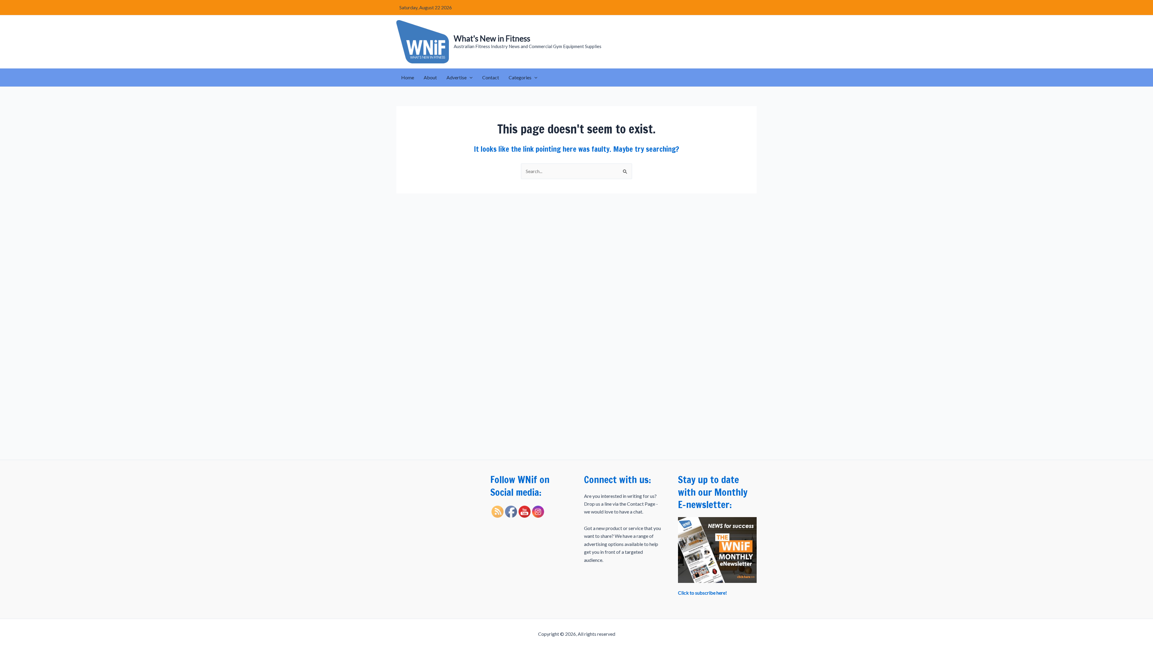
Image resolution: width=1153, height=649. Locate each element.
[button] (470, 78)
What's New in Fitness (492, 38)
